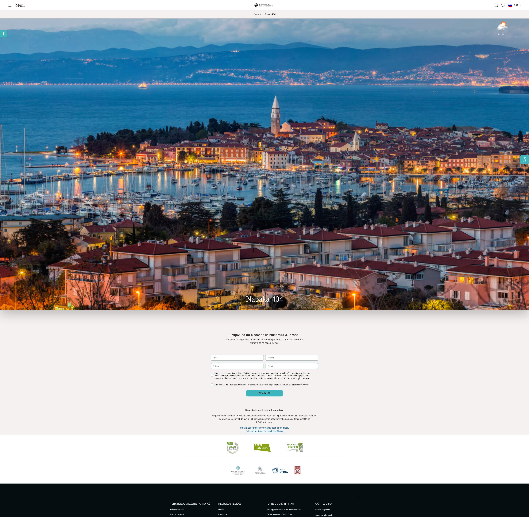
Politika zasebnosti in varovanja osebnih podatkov (264, 428)
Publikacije (222, 514)
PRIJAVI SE (264, 393)
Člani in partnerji (177, 514)
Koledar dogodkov (322, 509)
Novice (221, 509)
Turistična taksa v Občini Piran (279, 514)
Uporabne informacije (324, 515)
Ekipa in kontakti (177, 509)
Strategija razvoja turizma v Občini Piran (284, 509)
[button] (3, 33)
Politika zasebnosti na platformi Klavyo (264, 431)
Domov (257, 14)
